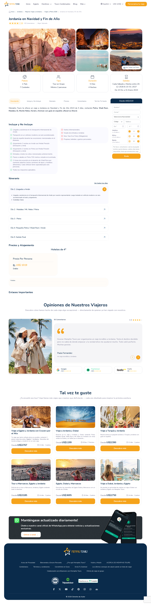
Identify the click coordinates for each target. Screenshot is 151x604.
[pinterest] (78, 589)
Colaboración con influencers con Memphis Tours (64, 571)
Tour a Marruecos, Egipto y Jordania (28, 483)
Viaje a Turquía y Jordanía (112, 430)
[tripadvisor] (97, 589)
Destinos (46, 4)
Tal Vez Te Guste (101, 101)
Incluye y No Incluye (34, 101)
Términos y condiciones (41, 567)
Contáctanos (23, 567)
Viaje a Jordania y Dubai (67, 430)
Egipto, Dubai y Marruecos (68, 483)
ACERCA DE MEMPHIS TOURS (118, 563)
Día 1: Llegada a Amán (20, 189)
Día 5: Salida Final (18, 237)
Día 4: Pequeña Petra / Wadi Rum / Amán (28, 228)
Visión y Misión (96, 563)
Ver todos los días (101, 183)
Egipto (36, 4)
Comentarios (81, 101)
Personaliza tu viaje (136, 4)
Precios (66, 101)
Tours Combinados (62, 4)
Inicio (28, 4)
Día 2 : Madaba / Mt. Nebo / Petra (25, 209)
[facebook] (54, 589)
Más (82, 4)
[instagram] (85, 589)
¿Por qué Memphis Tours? (76, 563)
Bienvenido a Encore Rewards (51, 563)
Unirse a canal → (31, 534)
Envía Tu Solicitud (81, 567)
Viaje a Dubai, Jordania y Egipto (115, 483)
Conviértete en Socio (62, 567)
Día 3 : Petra (16, 218)
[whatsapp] (91, 589)
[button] (106, 4)
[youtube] (66, 589)
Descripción (14, 101)
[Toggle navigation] (22, 4)
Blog (75, 4)
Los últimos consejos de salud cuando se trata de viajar (112, 567)
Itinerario (52, 101)
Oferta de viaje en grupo (95, 571)
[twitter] (60, 589)
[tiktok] (72, 589)
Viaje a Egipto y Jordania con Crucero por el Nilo (30, 432)
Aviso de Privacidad (28, 563)
